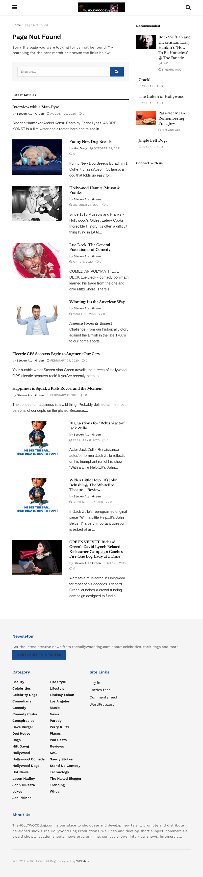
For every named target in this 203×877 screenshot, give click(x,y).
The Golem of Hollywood (161, 96)
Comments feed (103, 697)
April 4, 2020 (82, 261)
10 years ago (152, 147)
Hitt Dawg (20, 746)
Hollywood (21, 753)
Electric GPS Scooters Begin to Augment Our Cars (56, 354)
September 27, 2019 (87, 502)
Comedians (21, 701)
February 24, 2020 (64, 360)
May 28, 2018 (116, 563)
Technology (59, 772)
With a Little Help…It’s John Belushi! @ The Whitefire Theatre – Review (93, 485)
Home (16, 25)
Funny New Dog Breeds (90, 141)
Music (55, 708)
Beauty (18, 682)
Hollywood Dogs (25, 766)
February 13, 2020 (63, 395)
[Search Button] (117, 72)
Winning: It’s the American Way (97, 302)
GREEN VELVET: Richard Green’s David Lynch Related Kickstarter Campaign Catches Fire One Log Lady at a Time (96, 549)
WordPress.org (102, 704)
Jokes (17, 791)
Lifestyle (57, 688)
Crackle (145, 79)
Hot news (20, 772)
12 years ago (152, 86)
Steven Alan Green (30, 113)
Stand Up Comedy (65, 766)
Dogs (16, 740)
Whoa (54, 791)
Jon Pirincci (22, 798)
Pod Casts (58, 740)
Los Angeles (60, 701)
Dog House (21, 733)
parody (56, 720)
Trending (57, 785)
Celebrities (21, 688)
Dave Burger (22, 727)
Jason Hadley (23, 778)
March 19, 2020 (84, 314)
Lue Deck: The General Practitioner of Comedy (90, 247)
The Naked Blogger (65, 778)
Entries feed (100, 690)
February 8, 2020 (86, 440)
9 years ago (171, 130)
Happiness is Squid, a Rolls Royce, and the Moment (57, 388)
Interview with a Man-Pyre (35, 107)
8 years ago (171, 69)
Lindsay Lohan (62, 695)
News (54, 714)
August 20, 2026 (62, 113)
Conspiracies (23, 720)
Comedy (19, 708)
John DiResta (23, 785)
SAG (53, 753)
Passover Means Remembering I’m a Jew (172, 118)
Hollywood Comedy (28, 759)
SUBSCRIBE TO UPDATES (39, 654)
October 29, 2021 (106, 148)
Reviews (57, 746)
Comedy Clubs (24, 714)
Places (55, 733)
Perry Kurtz (59, 727)
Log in (95, 683)
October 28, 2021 (86, 204)
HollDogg (80, 148)
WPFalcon (83, 861)
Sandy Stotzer (62, 759)
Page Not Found (36, 25)
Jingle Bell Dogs (153, 140)
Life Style (58, 682)
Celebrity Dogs (24, 695)
